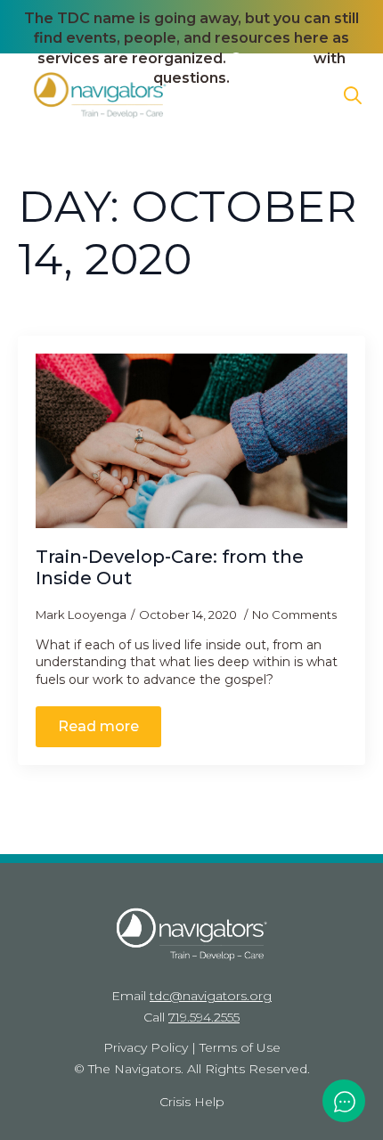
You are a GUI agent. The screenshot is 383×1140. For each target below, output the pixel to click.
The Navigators (134, 1069)
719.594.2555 (204, 1017)
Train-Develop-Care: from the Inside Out (170, 567)
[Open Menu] (306, 95)
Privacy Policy (145, 1047)
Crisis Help (191, 1102)
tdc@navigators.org (211, 996)
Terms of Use (240, 1047)
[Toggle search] (353, 95)
